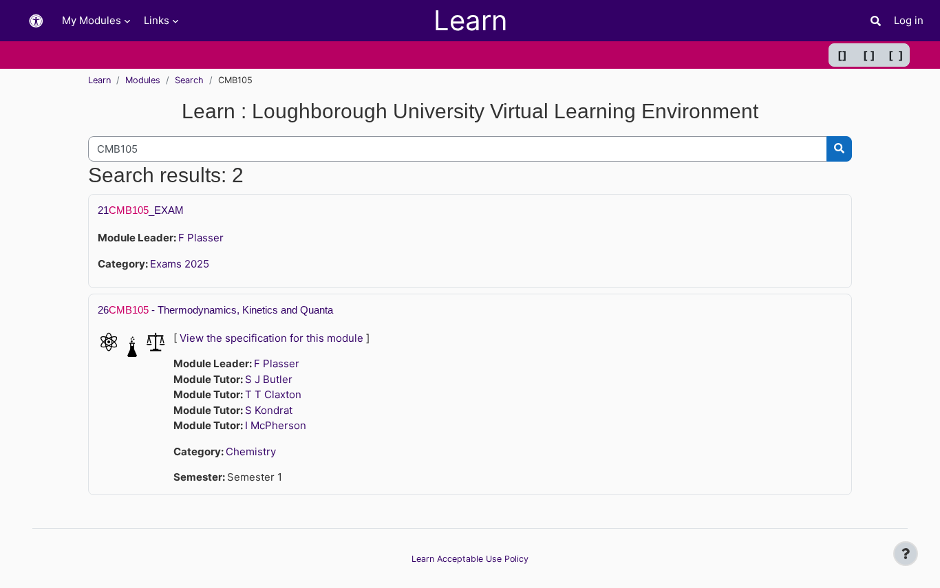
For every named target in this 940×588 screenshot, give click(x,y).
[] (842, 55)
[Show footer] (905, 553)
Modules (142, 80)
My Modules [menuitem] (91, 20)
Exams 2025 (179, 263)
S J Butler (268, 379)
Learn (99, 80)
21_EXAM (141, 210)
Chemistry (251, 451)
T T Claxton (273, 394)
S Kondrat (268, 410)
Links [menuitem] (156, 20)
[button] (36, 21)
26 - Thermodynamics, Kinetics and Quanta (215, 310)
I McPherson (275, 425)
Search (189, 80)
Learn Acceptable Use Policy (470, 559)
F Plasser (201, 237)
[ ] (869, 55)
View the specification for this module (271, 338)
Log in (908, 20)
